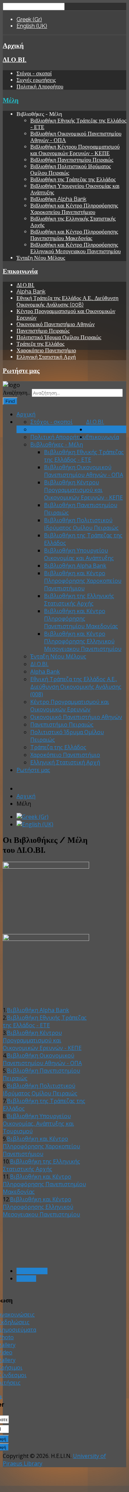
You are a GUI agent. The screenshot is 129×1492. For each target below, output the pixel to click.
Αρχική (13, 45)
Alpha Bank (31, 291)
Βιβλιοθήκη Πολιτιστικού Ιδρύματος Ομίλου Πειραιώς (81, 524)
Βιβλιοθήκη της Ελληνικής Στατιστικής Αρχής (79, 599)
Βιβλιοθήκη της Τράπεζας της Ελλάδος (73, 179)
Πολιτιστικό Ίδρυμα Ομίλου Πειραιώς (59, 337)
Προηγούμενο (32, 1271)
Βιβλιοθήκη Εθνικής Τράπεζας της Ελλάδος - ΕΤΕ (84, 455)
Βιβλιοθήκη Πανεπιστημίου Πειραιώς (71, 160)
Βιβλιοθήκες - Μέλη (56, 444)
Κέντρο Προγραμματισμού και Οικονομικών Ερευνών (69, 705)
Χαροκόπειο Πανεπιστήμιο (46, 350)
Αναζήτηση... (16, 392)
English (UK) (32, 26)
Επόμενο (26, 1278)
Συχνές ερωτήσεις (36, 80)
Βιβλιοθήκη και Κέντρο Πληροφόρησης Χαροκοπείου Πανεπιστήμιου (74, 208)
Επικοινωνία (20, 271)
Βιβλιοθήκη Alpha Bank (58, 199)
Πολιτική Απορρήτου (40, 86)
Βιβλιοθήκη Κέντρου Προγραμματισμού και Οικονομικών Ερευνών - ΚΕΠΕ (75, 150)
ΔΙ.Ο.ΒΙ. (14, 59)
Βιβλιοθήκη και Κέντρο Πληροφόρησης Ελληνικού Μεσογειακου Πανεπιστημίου (75, 248)
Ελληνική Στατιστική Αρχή (46, 357)
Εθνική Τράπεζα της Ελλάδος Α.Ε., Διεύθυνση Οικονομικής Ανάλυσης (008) (67, 301)
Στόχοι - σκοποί (34, 73)
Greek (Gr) (29, 19)
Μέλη (11, 100)
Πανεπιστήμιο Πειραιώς (43, 331)
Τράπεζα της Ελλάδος (40, 344)
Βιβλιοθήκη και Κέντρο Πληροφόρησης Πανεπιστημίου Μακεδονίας (74, 234)
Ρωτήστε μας (21, 370)
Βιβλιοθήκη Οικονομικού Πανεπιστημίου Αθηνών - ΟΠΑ (83, 471)
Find (10, 401)
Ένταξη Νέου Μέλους (41, 258)
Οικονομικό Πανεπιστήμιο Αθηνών (56, 324)
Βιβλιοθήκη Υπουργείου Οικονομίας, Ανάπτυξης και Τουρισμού (38, 1123)
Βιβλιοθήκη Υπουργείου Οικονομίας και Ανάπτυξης (79, 554)
